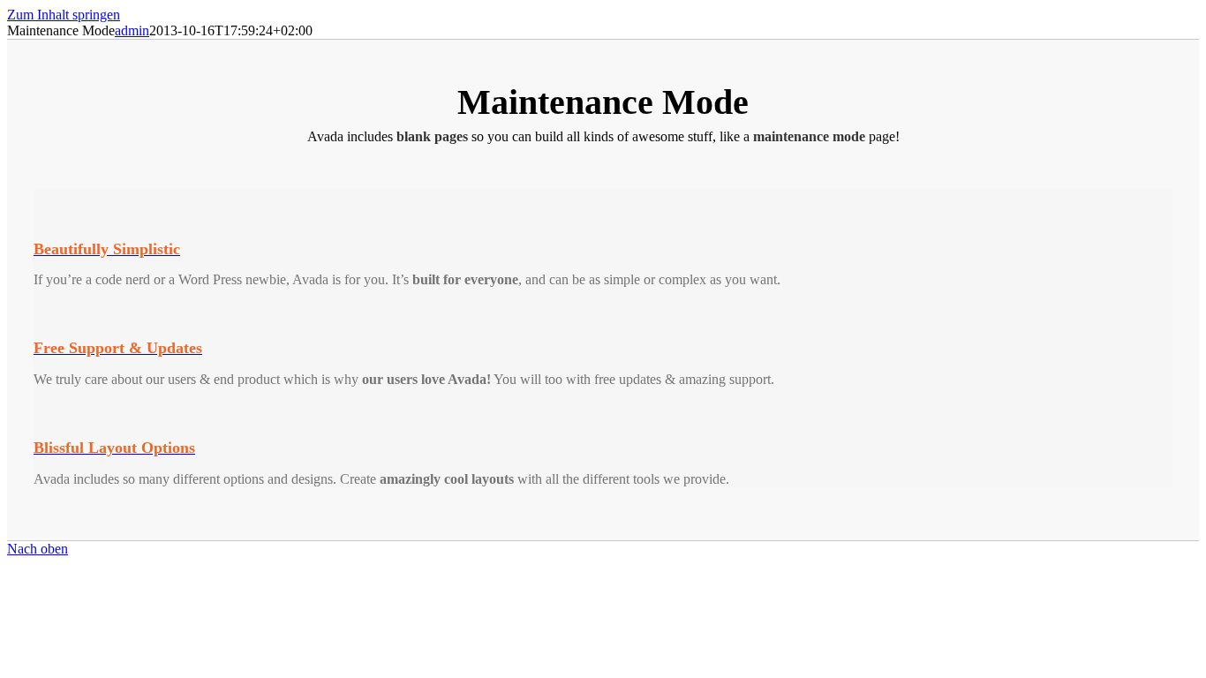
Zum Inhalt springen (63, 14)
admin (132, 30)
